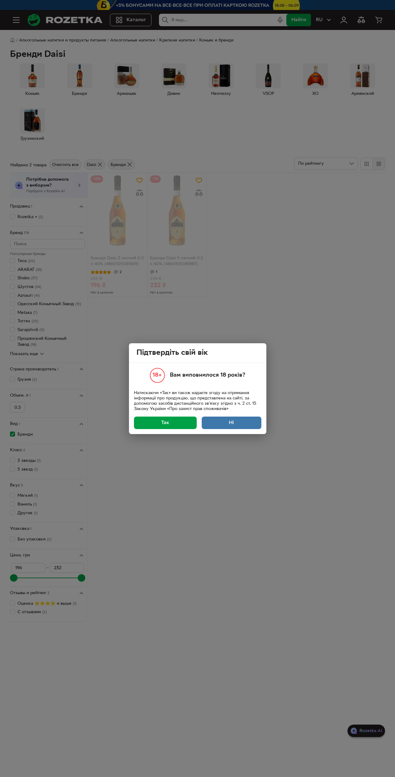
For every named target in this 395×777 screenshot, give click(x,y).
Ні (231, 422)
